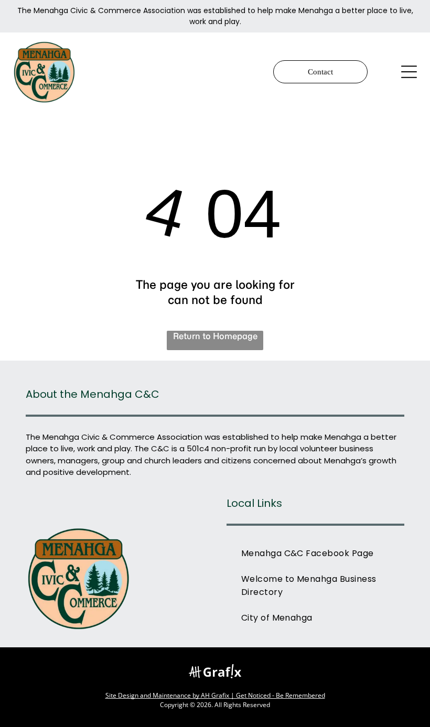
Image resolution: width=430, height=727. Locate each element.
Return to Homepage (215, 336)
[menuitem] (319, 553)
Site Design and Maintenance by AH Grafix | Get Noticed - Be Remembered (215, 695)
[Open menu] (409, 72)
